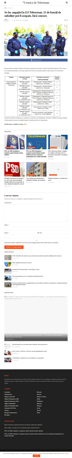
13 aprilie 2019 (16, 360)
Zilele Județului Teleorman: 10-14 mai (21, 262)
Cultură (6, 410)
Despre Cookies (65, 453)
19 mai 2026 (7, 157)
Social (38, 408)
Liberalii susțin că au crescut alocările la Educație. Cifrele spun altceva (30, 344)
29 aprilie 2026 (8, 186)
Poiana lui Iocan (41, 396)
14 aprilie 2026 (52, 182)
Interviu (39, 394)
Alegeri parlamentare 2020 (11, 399)
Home (5, 8)
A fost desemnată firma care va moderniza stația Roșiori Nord (27, 276)
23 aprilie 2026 (30, 182)
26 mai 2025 (15, 278)
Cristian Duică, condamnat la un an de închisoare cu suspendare (28, 358)
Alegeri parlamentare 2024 (11, 401)
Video (38, 412)
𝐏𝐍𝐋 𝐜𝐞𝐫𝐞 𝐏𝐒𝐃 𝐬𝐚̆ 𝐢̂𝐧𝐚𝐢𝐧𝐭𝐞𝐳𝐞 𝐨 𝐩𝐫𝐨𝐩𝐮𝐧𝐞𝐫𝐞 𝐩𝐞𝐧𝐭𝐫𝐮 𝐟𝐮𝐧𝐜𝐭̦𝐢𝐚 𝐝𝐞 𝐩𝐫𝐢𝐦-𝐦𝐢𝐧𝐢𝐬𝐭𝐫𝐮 (13, 152)
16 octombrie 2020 (16, 20)
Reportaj (39, 403)
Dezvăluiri (7, 415)
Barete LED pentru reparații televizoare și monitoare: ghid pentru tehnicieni (23, 424)
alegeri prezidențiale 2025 (11, 406)
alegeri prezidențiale (9, 403)
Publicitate (40, 401)
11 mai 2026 (51, 158)
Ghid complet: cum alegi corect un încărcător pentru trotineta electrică (21, 427)
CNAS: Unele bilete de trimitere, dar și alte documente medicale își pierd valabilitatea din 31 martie (36, 256)
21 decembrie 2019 (16, 346)
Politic (38, 399)
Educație (39, 392)
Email (6, 233)
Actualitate (10, 8)
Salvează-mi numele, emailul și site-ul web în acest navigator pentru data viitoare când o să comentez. (31, 242)
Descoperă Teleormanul (10, 412)
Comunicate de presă (10, 408)
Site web (39, 232)
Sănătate (39, 406)
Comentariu (8, 203)
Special (39, 410)
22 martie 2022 (16, 258)
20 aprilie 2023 (16, 353)
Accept (36, 455)
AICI (25, 124)
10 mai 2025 (15, 264)
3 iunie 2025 (15, 286)
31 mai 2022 (15, 271)
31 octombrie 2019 (9, 339)
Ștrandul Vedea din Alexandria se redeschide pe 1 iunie (25, 269)
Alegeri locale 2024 (9, 396)
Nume (6, 225)
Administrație (8, 394)
